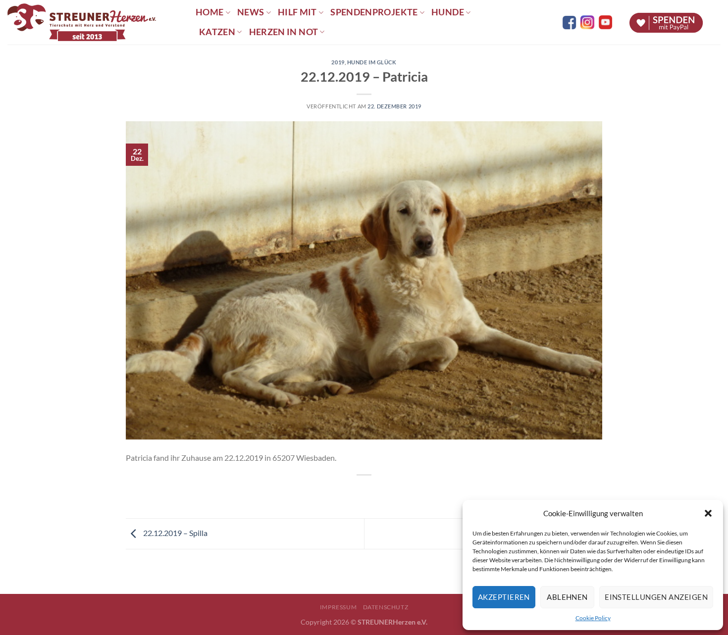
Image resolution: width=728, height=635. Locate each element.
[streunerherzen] (94, 22)
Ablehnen (567, 596)
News (250, 12)
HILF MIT (297, 12)
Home (209, 12)
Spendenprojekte (373, 12)
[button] (708, 513)
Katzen (217, 32)
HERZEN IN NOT (283, 32)
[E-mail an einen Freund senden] (373, 492)
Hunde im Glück (372, 62)
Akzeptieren (504, 596)
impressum (338, 607)
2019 (337, 62)
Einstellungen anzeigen (656, 596)
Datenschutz (386, 607)
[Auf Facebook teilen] (355, 492)
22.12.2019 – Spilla (175, 532)
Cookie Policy (593, 618)
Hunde (447, 12)
